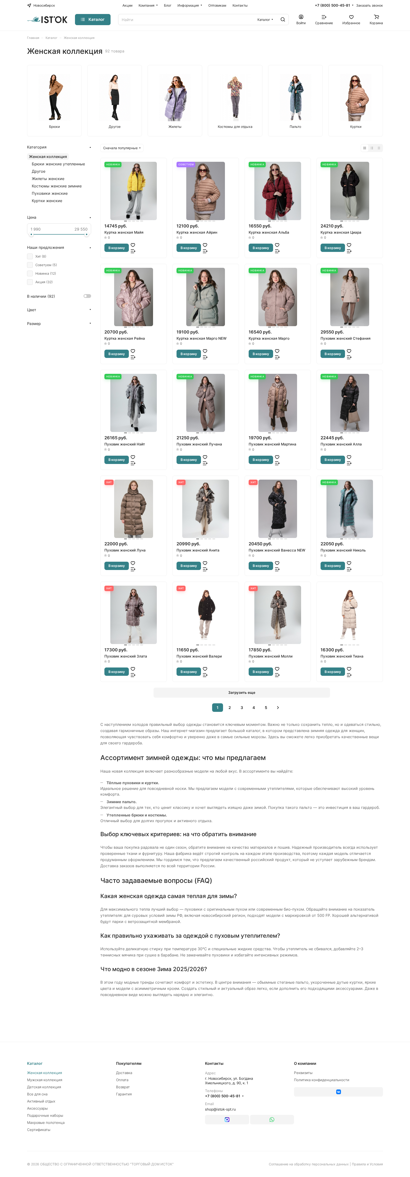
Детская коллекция (44, 1087)
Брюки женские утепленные (58, 164)
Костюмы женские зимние (57, 186)
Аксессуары (37, 1108)
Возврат (123, 1087)
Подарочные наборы (45, 1115)
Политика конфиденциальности (321, 1080)
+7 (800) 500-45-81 (332, 5)
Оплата (122, 1080)
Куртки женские (47, 200)
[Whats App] (272, 1119)
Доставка (124, 1072)
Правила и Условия (367, 1164)
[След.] (278, 707)
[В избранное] (133, 245)
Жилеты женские (48, 178)
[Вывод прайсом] (378, 148)
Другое (38, 171)
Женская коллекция (48, 156)
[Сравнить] (133, 251)
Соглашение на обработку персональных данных (309, 1164)
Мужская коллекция (44, 1080)
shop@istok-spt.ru (220, 1109)
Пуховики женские (50, 193)
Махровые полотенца (46, 1122)
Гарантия (124, 1094)
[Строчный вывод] (371, 148)
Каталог (34, 1063)
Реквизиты (303, 1072)
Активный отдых (41, 1101)
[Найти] (283, 19)
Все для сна (37, 1094)
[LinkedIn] (227, 1119)
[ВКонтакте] (338, 1092)
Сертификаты (38, 1129)
